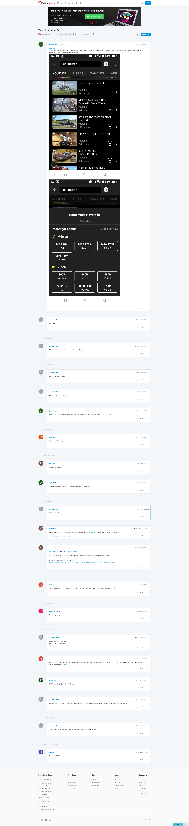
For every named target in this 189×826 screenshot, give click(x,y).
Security (117, 780)
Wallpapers (72, 785)
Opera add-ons (45, 34)
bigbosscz (52, 585)
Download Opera (95, 17)
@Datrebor (64, 44)
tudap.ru (93, 532)
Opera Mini (43, 804)
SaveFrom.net (74, 350)
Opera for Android (45, 801)
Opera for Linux (44, 788)
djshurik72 (52, 483)
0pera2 (51, 752)
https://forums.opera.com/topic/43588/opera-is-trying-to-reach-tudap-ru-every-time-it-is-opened (82, 562)
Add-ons (71, 780)
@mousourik (62, 547)
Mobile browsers (43, 797)
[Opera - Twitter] (42, 820)
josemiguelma (53, 44)
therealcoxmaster (55, 611)
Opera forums (96, 785)
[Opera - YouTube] (46, 820)
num (50, 659)
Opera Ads (72, 788)
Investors (142, 788)
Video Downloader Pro (70, 551)
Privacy (117, 782)
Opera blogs (96, 782)
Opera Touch (43, 806)
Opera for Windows (45, 783)
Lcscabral (52, 680)
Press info (142, 782)
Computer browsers (44, 779)
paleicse (52, 463)
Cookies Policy (119, 785)
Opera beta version (45, 791)
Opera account (73, 782)
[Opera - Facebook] (38, 820)
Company (143, 775)
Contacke (52, 437)
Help (93, 775)
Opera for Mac (44, 786)
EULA (116, 788)
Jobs (140, 785)
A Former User (54, 320)
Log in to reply (146, 34)
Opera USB (43, 794)
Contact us (142, 793)
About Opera (143, 780)
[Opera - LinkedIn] (50, 820)
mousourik (52, 528)
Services (72, 775)
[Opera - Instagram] (53, 820)
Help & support (97, 780)
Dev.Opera (95, 788)
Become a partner (145, 791)
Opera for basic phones (47, 809)
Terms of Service (120, 791)
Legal (117, 775)
